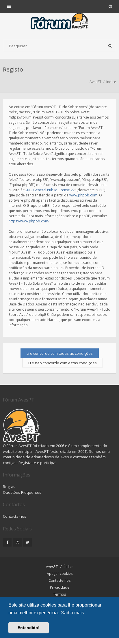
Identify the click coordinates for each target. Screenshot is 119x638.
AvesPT (52, 566)
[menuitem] (110, 6)
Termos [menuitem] (59, 594)
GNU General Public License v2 (50, 189)
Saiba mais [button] (72, 612)
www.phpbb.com (83, 195)
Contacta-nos (14, 516)
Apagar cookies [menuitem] (59, 573)
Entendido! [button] (29, 627)
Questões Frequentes (22, 492)
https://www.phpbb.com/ (29, 221)
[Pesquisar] (110, 46)
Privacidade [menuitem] (59, 587)
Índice (68, 566)
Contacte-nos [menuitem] (59, 580)
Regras (9, 486)
